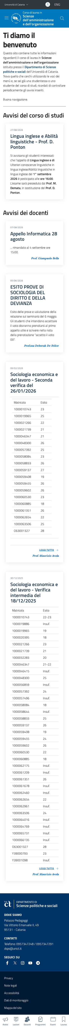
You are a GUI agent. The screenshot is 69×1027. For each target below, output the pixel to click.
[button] (27, 4)
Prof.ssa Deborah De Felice (41, 345)
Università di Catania (15, 4)
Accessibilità (11, 993)
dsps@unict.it (13, 948)
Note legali (10, 985)
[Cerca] (62, 18)
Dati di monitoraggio (16, 1000)
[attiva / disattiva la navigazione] (6, 18)
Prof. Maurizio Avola (45, 555)
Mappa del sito (13, 1008)
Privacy (8, 978)
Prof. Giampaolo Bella (45, 258)
